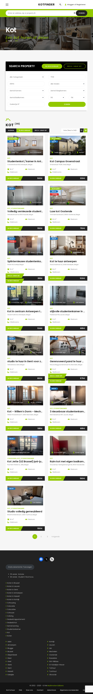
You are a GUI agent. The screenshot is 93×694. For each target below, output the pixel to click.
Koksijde (10, 674)
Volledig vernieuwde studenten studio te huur (34, 211)
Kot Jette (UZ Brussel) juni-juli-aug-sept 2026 (34, 461)
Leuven (52, 645)
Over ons (29, 690)
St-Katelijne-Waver (56, 665)
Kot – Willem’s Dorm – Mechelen (26, 411)
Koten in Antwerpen (15, 593)
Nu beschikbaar (52, 66)
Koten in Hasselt (13, 596)
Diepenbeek (12, 655)
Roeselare (53, 658)
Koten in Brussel (13, 583)
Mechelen (53, 651)
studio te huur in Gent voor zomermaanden (33, 361)
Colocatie (11, 606)
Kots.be (21, 574)
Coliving (10, 616)
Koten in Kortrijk (13, 599)
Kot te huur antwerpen (63, 261)
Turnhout (53, 671)
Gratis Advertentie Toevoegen (20, 567)
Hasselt (10, 671)
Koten (9, 636)
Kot (8, 158)
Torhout (52, 668)
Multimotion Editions (56, 685)
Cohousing (11, 458)
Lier (50, 648)
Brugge (10, 648)
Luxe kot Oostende (61, 211)
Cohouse (10, 613)
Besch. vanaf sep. (74, 66)
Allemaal (11, 130)
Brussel (10, 651)
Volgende (55, 536)
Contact (40, 690)
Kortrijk (51, 641)
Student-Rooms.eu (25, 577)
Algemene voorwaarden (69, 690)
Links (85, 690)
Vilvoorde (52, 674)
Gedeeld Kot (12, 622)
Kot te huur (10, 690)
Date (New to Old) (70, 130)
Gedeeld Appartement (16, 619)
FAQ (20, 690)
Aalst (9, 641)
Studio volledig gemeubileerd (24, 511)
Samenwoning (12, 626)
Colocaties (11, 609)
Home (10, 41)
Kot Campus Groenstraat (65, 161)
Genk (9, 665)
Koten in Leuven (13, 586)
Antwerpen (11, 645)
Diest (9, 658)
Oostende (53, 655)
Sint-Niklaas (53, 661)
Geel (9, 661)
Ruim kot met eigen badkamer (68, 461)
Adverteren (51, 690)
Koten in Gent (12, 589)
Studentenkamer (17, 208)
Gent (9, 668)
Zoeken (82, 13)
